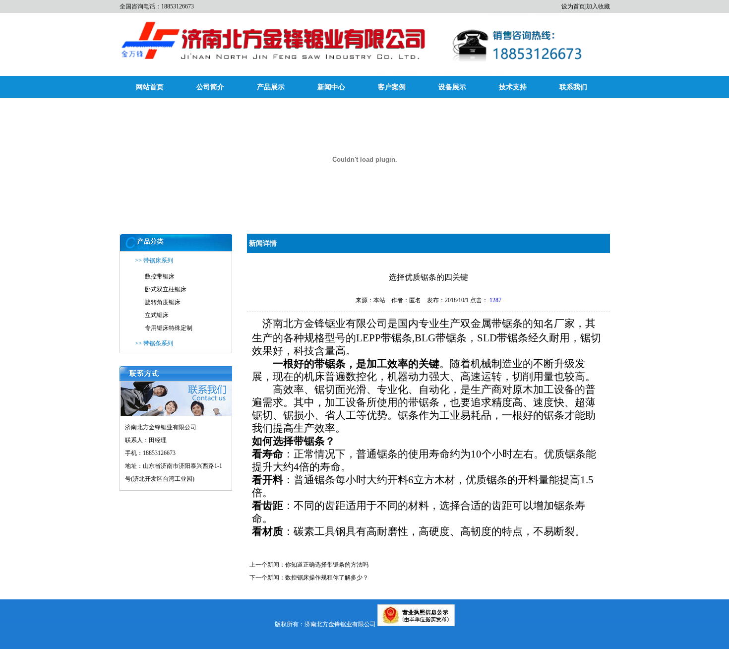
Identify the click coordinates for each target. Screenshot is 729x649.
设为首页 (573, 6)
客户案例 (392, 87)
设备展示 (452, 87)
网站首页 (150, 87)
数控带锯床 (160, 276)
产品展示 (271, 87)
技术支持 (513, 87)
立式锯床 (157, 315)
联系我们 (573, 87)
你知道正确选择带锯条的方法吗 (326, 564)
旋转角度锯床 (163, 302)
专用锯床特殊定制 (168, 327)
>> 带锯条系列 (154, 343)
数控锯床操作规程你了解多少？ (326, 577)
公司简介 (210, 87)
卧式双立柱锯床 (165, 289)
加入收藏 (598, 6)
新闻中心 (331, 87)
